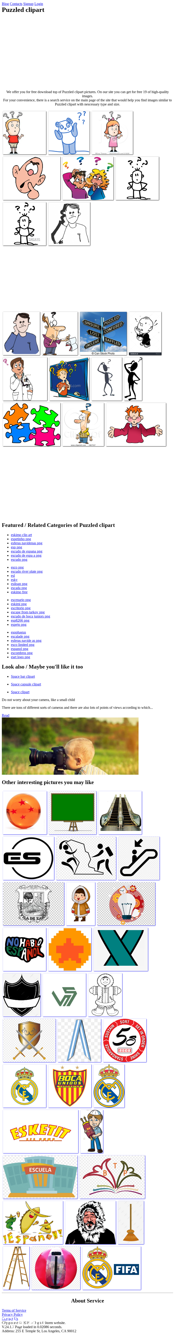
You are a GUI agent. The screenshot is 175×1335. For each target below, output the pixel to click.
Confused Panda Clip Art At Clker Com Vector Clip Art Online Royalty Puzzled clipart (67, 142)
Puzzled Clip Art (15, 440)
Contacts (16, 4)
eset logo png (20, 657)
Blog (5, 4)
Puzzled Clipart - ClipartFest (82, 193)
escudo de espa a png (26, 555)
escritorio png (21, 608)
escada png (19, 588)
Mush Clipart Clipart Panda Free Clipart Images (106, 390)
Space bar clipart (23, 676)
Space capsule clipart (26, 684)
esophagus (18, 632)
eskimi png (19, 604)
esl (13, 575)
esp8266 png (20, 620)
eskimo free (19, 592)
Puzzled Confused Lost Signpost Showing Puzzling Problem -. (102, 347)
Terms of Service (14, 1310)
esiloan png (19, 584)
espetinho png (21, 539)
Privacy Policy (12, 1314)
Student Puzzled (117, 440)
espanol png (19, 649)
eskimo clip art (21, 535)
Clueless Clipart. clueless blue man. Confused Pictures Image (27, 191)
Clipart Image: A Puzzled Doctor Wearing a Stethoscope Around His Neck (23, 390)
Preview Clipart (74, 440)
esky (14, 580)
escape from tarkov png (28, 612)
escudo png (19, 559)
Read (5, 715)
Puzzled (9, 349)
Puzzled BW (57, 239)
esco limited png (22, 645)
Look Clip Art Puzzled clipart (136, 193)
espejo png (18, 624)
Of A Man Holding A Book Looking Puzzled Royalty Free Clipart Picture (58, 343)
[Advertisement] (87, 52)
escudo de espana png (26, 551)
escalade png (20, 636)
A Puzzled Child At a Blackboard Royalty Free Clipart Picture (67, 390)
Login (38, 4)
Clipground (23, 1321)
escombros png (22, 653)
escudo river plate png (27, 571)
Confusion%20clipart (106, 148)
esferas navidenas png (26, 543)
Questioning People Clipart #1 (133, 390)
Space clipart (20, 692)
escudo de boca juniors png (30, 616)
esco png (17, 567)
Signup (28, 4)
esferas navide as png (26, 640)
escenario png (21, 600)
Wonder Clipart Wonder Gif (22, 239)
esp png (16, 547)
